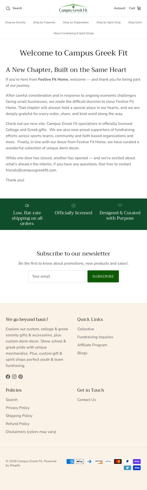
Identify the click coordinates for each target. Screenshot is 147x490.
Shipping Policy (19, 415)
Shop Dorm (135, 22)
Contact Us (86, 399)
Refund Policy (17, 423)
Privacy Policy (17, 407)
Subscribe (103, 276)
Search (11, 399)
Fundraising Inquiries (95, 337)
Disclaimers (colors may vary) (31, 431)
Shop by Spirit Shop (108, 22)
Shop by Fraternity (44, 22)
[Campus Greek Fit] (73, 8)
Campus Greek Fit (29, 461)
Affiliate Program (92, 345)
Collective (85, 329)
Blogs (82, 353)
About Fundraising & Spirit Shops (73, 33)
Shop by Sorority (15, 22)
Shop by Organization (76, 22)
